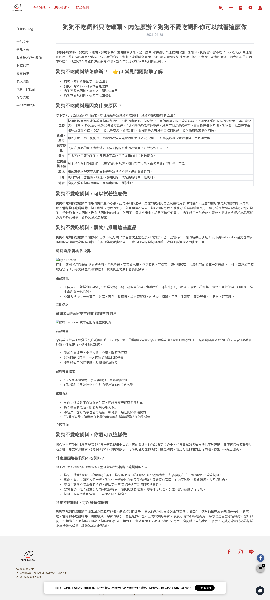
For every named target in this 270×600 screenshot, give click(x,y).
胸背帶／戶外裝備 (29, 58)
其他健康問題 (25, 105)
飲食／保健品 (25, 89)
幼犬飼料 (236, 57)
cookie (77, 587)
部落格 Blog (24, 29)
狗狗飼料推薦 (153, 242)
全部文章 (22, 42)
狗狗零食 (147, 156)
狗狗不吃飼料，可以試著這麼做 (86, 86)
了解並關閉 (205, 587)
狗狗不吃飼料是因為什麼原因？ (86, 81)
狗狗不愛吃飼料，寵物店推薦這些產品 (91, 91)
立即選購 (62, 304)
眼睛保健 (22, 66)
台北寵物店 (245, 237)
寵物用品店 (89, 115)
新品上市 (22, 50)
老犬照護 (22, 81)
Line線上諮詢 (229, 449)
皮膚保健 (22, 73)
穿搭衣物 (22, 97)
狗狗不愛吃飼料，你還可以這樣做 (87, 96)
